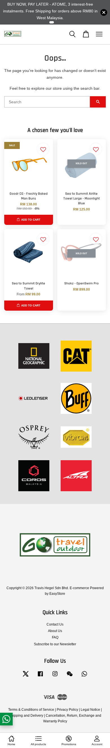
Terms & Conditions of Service (31, 710)
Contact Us (55, 624)
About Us (55, 631)
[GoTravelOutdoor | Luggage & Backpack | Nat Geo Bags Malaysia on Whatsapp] (84, 677)
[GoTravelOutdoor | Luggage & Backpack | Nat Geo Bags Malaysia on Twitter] (26, 677)
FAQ (55, 637)
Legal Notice (90, 710)
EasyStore (57, 594)
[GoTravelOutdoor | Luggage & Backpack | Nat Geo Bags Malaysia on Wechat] (70, 677)
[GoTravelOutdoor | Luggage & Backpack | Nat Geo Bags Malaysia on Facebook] (40, 677)
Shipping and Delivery (26, 716)
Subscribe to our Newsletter (55, 644)
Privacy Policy (67, 710)
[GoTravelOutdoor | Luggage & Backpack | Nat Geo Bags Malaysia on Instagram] (55, 677)
